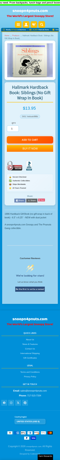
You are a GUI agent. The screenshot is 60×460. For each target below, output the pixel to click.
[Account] (26, 24)
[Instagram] (11, 403)
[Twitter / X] (18, 403)
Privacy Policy (30, 376)
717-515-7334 (34, 395)
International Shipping (30, 353)
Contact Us (30, 349)
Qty (14, 123)
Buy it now (30, 148)
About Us (30, 339)
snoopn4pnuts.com (33, 446)
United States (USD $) (28, 421)
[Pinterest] (25, 403)
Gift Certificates (30, 358)
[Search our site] (41, 24)
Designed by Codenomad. (30, 454)
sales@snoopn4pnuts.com (33, 391)
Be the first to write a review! (30, 289)
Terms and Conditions (30, 372)
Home (7, 36)
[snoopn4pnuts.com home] (30, 325)
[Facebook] (4, 403)
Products (16, 36)
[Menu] (18, 24)
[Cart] (34, 24)
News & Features (30, 344)
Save (42, 200)
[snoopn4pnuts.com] (30, 13)
